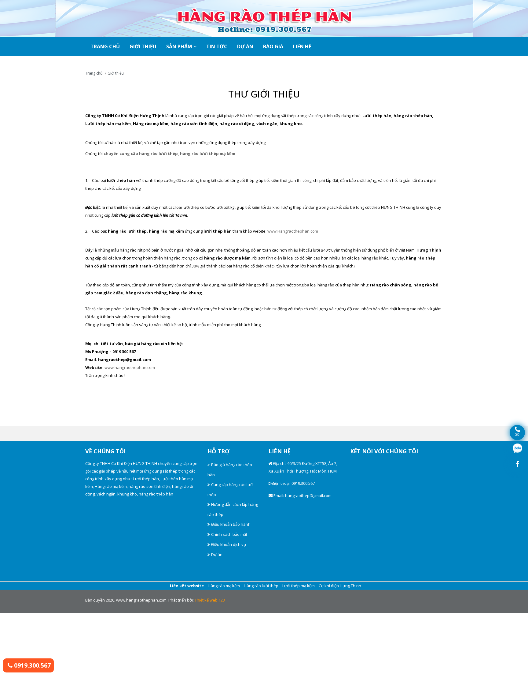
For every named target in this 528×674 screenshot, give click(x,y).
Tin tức (216, 46)
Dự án (245, 46)
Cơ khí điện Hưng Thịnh (340, 585)
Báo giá (273, 46)
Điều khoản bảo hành (231, 524)
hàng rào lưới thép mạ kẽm (207, 153)
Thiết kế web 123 (210, 600)
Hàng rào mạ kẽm (111, 486)
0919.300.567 (32, 665)
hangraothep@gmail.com (308, 495)
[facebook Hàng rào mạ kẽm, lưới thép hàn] (517, 464)
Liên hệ (302, 46)
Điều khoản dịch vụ (228, 544)
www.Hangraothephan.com (292, 231)
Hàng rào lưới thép (261, 585)
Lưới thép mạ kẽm (298, 585)
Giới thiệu (143, 46)
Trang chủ (93, 73)
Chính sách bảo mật (229, 534)
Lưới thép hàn (146, 478)
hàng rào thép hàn (156, 494)
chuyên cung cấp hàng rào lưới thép (141, 153)
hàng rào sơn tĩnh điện (149, 486)
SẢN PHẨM (179, 46)
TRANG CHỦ (105, 46)
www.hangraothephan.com (130, 367)
